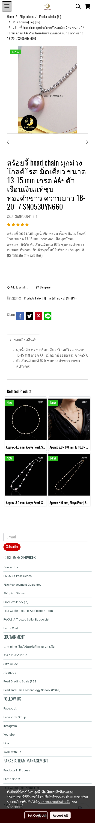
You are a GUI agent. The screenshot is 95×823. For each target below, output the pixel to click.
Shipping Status (14, 593)
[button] (76, 6)
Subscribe (12, 547)
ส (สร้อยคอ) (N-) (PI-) (63, 298)
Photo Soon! (11, 779)
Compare (44, 287)
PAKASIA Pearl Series (17, 576)
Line (6, 743)
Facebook (10, 708)
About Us (9, 672)
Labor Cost (10, 628)
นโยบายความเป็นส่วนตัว (54, 802)
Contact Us (10, 567)
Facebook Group (14, 717)
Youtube (9, 734)
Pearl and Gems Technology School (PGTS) (31, 690)
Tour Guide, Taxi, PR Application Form (28, 610)
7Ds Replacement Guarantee (22, 584)
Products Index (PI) (35, 298)
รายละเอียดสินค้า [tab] (23, 340)
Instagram (10, 726)
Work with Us (12, 752)
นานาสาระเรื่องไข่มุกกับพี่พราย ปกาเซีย (29, 646)
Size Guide (10, 664)
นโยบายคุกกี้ (15, 806)
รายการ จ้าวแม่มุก (15, 655)
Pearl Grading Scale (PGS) (20, 681)
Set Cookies (36, 815)
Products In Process (16, 770)
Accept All (60, 815)
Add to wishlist (18, 287)
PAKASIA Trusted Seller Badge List (26, 619)
